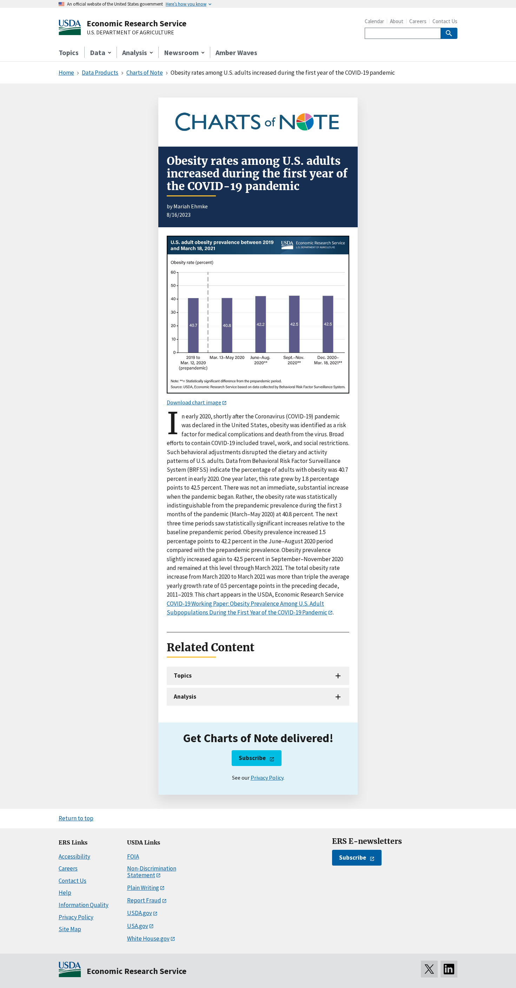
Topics (69, 52)
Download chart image (194, 402)
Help (65, 892)
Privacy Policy (267, 777)
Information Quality (83, 905)
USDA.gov (139, 913)
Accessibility (74, 856)
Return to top (76, 818)
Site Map (70, 929)
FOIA (133, 856)
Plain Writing (143, 888)
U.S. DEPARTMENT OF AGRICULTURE (130, 32)
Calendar (374, 21)
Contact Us (444, 21)
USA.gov (137, 926)
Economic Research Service (136, 23)
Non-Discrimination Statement (151, 872)
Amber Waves (236, 52)
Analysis (185, 696)
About (396, 21)
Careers (417, 21)
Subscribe (252, 758)
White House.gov (148, 938)
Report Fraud (144, 900)
